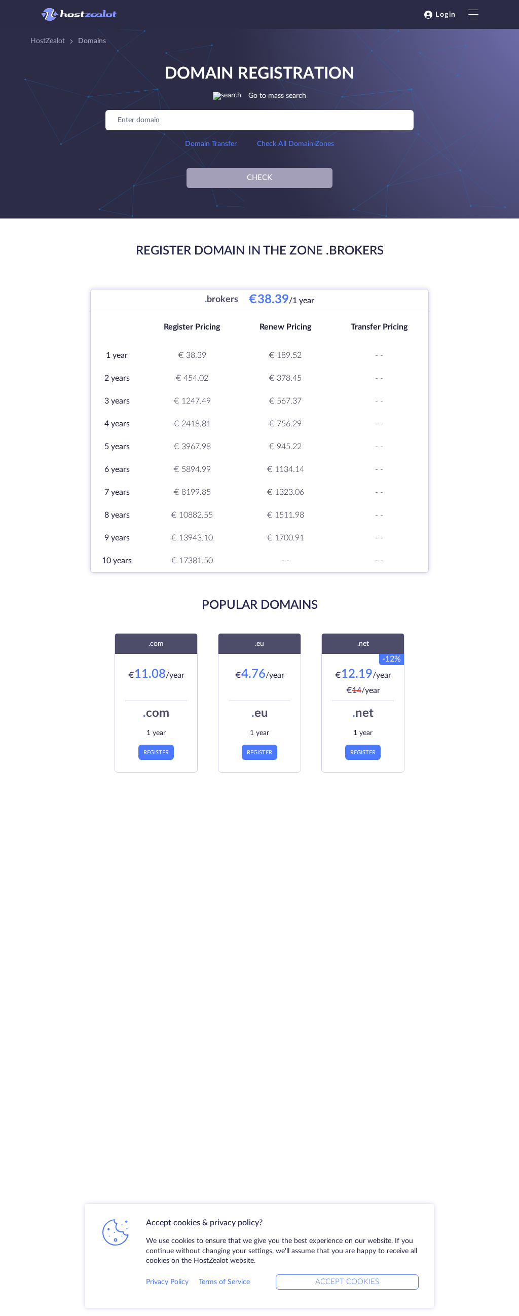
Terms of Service (224, 1282)
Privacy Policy (167, 1282)
